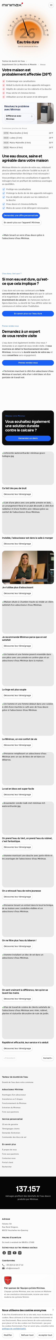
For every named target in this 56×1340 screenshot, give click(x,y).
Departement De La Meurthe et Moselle (19, 65)
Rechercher (7, 1167)
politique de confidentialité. (14, 1329)
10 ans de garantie (10, 1124)
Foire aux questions (10, 1112)
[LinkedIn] (9, 1253)
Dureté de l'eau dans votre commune (17, 1082)
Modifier (8, 1335)
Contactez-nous (8, 1158)
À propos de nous (9, 1150)
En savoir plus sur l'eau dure (28, 314)
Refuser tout (27, 1335)
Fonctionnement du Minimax (14, 1103)
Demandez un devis (28, 438)
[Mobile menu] (51, 5)
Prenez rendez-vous (28, 363)
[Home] (12, 4)
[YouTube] (15, 1253)
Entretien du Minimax (11, 1108)
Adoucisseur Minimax (12, 1089)
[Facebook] (4, 1253)
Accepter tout (45, 1335)
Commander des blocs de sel (14, 1137)
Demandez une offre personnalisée (21, 215)
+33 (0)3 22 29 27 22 (14, 1265)
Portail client (7, 1162)
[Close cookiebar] (53, 1309)
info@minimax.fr (13, 1268)
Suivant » (47, 1058)
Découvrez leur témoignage (17, 494)
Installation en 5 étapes (12, 1099)
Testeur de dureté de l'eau (13, 61)
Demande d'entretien (11, 1133)
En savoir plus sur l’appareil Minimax (22, 223)
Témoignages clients (11, 1129)
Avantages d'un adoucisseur (14, 1095)
